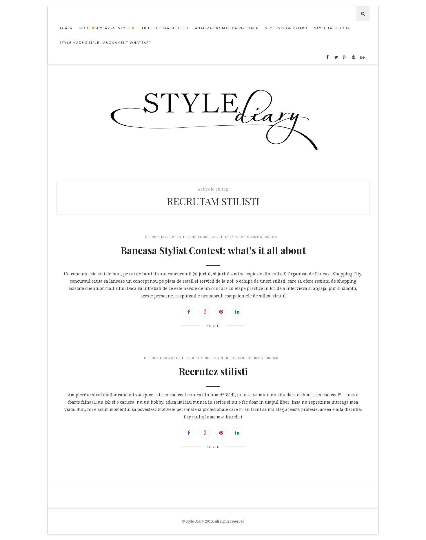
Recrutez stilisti (213, 371)
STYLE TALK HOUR (332, 28)
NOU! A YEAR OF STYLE (105, 28)
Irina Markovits (165, 236)
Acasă (66, 28)
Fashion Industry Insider (253, 236)
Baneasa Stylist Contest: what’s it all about (213, 250)
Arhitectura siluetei (164, 28)
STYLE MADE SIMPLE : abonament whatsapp (105, 42)
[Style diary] (213, 118)
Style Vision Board (286, 28)
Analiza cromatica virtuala (226, 28)
